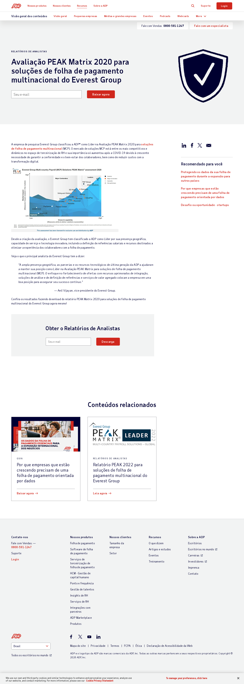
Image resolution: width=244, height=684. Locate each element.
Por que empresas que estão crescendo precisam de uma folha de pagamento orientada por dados (205, 193)
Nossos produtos (37, 5)
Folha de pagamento (82, 543)
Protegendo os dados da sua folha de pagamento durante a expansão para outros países (206, 176)
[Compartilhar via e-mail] (209, 145)
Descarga (108, 341)
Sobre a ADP (100, 5)
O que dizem (156, 543)
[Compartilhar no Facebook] (192, 145)
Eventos (148, 16)
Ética (139, 645)
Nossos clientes (62, 5)
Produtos (75, 623)
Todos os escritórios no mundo (29, 655)
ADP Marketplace (81, 617)
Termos (114, 645)
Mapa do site (78, 645)
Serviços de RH (79, 601)
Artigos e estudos (160, 549)
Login (224, 5)
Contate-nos (19, 537)
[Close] (238, 678)
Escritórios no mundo (201, 549)
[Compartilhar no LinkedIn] (184, 145)
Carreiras (194, 555)
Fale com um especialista (211, 25)
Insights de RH (79, 595)
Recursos (82, 5)
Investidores (196, 561)
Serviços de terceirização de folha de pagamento (82, 563)
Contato (193, 573)
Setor (113, 553)
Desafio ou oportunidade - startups (205, 205)
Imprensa (193, 567)
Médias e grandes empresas (120, 16)
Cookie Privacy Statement (99, 680)
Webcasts (183, 16)
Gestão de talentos (82, 589)
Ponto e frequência (82, 583)
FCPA (127, 645)
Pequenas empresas (85, 16)
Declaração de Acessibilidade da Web (170, 645)
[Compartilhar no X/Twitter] (200, 145)
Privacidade (98, 645)
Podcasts (165, 16)
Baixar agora (100, 94)
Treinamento (156, 561)
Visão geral (60, 16)
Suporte (206, 5)
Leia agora (100, 493)
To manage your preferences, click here (186, 678)
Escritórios (195, 543)
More (199, 16)
